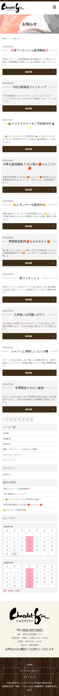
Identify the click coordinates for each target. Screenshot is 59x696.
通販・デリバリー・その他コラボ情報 (20, 449)
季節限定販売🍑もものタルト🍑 (29, 241)
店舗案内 (7, 438)
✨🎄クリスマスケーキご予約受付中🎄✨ (22, 499)
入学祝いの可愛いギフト (29, 314)
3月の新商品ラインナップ (29, 87)
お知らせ (7, 474)
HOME (4, 38)
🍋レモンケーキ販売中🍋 (29, 204)
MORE (28, 71)
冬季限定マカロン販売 (29, 388)
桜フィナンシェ (29, 278)
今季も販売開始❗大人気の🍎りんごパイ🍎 (22, 504)
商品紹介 (7, 444)
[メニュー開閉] (54, 7)
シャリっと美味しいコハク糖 (29, 351)
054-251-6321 (32, 630)
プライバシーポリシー (13, 454)
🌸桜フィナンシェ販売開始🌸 (29, 50)
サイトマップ (9, 460)
